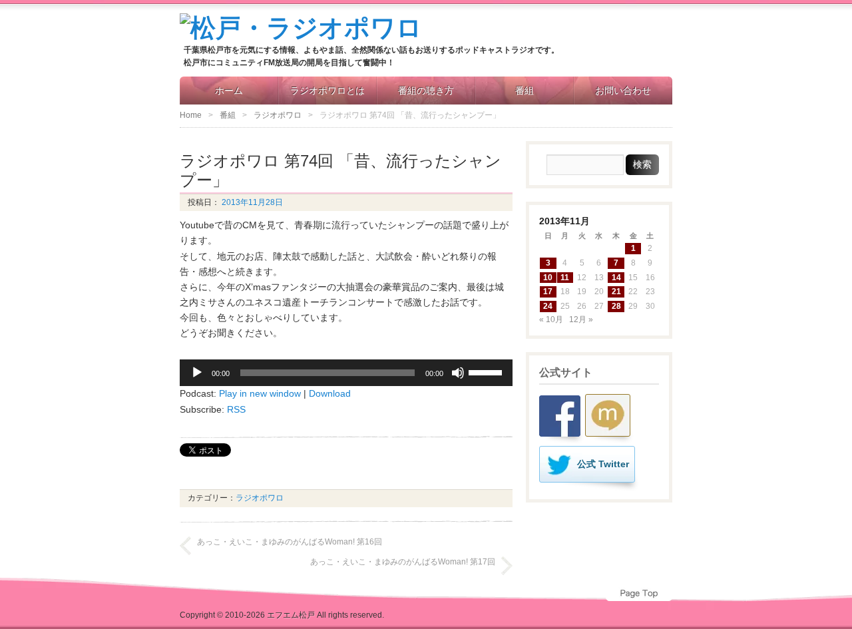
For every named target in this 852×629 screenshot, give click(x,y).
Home (191, 115)
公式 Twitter (603, 464)
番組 (524, 90)
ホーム (229, 90)
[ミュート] (458, 372)
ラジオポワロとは (327, 90)
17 (547, 291)
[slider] (487, 371)
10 (547, 277)
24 (547, 306)
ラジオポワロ (278, 115)
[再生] (197, 372)
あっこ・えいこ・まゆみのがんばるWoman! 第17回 (402, 561)
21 (616, 291)
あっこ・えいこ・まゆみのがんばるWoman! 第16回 (289, 541)
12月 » (581, 319)
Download (330, 393)
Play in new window (260, 393)
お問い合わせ (623, 90)
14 (616, 277)
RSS (236, 409)
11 (564, 277)
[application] (346, 372)
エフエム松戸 (291, 615)
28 (616, 306)
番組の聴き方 (426, 90)
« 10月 (551, 319)
